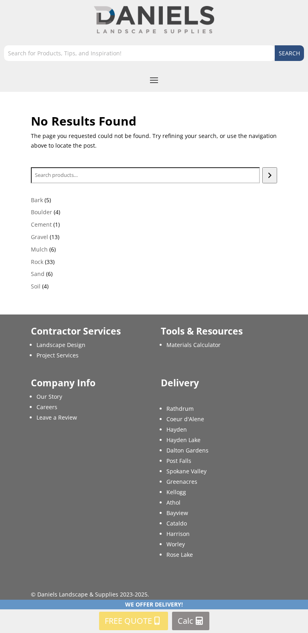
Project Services (57, 355)
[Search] (269, 175)
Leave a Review (56, 417)
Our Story (49, 396)
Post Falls (178, 461)
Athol (173, 502)
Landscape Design (60, 345)
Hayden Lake (183, 440)
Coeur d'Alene (185, 419)
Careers (46, 407)
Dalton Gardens (187, 450)
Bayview (177, 513)
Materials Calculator (193, 345)
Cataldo (176, 523)
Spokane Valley (186, 471)
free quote (128, 620)
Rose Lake (179, 554)
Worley (175, 544)
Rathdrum (180, 408)
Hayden (176, 429)
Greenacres (181, 481)
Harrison (178, 534)
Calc (185, 620)
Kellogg (176, 492)
